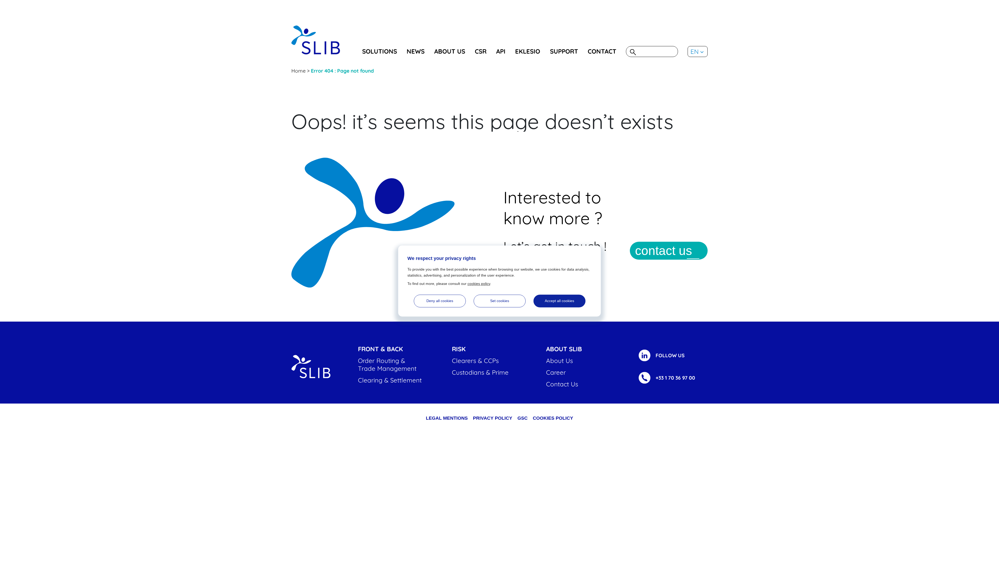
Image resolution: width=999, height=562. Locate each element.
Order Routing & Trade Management (387, 364)
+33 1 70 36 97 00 (675, 378)
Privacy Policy (492, 418)
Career (556, 372)
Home (298, 71)
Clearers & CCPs (475, 361)
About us (449, 51)
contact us (663, 251)
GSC (522, 418)
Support (564, 51)
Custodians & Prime (480, 372)
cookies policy (553, 418)
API (500, 51)
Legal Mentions (447, 418)
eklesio (527, 51)
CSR (480, 51)
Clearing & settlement (390, 380)
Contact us (562, 384)
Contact (602, 51)
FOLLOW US (670, 355)
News (416, 51)
